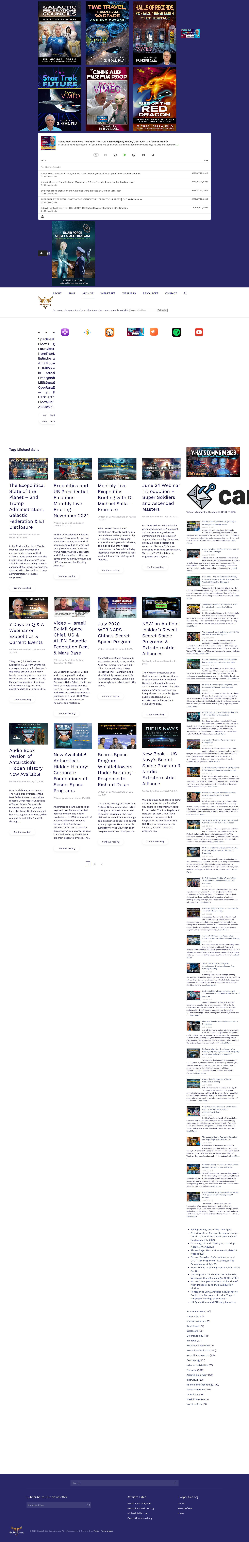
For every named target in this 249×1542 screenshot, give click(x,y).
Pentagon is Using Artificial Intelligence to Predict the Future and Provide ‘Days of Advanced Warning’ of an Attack (214, 1295)
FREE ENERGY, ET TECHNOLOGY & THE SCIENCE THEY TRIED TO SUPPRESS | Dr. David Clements (91, 199)
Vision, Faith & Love (103, 1531)
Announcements (195, 1311)
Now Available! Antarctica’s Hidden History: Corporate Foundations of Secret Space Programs (71, 772)
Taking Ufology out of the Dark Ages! (211, 1229)
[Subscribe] (88, 1505)
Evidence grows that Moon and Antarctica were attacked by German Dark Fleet (81, 190)
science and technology (199, 1384)
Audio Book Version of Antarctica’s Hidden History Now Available (26, 762)
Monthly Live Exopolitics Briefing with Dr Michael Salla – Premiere (115, 497)
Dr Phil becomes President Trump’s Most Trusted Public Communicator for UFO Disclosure (219, 880)
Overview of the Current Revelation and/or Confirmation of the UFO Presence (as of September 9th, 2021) (214, 1236)
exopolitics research (197, 1355)
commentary (193, 1316)
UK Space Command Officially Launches (213, 1302)
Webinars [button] (129, 293)
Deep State (192, 1326)
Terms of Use (185, 1508)
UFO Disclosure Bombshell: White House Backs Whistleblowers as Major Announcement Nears (219, 1109)
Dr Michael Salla (28, 534)
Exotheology (193, 1360)
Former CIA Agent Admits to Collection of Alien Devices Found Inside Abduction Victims (214, 1285)
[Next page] (101, 863)
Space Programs (195, 1389)
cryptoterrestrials (196, 1321)
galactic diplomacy (196, 1375)
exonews (191, 1340)
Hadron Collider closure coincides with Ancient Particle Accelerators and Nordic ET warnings (221, 993)
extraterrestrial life (197, 1365)
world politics (194, 1404)
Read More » (191, 626)
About (181, 1503)
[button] (185, 293)
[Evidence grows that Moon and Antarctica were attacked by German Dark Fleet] (54, 376)
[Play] (41, 253)
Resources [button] (150, 293)
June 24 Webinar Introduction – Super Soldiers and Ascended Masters (161, 497)
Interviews (192, 1379)
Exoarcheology (194, 1335)
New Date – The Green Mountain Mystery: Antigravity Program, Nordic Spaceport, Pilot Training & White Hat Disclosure (220, 579)
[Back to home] (45, 302)
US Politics (192, 1394)
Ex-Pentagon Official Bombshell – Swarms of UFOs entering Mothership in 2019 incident (220, 1194)
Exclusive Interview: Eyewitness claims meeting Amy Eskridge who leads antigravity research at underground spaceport (220, 1051)
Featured (191, 1370)
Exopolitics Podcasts (198, 1350)
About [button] (57, 293)
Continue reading (22, 588)
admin (156, 516)
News (181, 1513)
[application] (42, 253)
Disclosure (192, 1331)
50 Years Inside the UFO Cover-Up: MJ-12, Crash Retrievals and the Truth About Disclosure (219, 850)
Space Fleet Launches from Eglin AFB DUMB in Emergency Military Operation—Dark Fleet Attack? (90, 173)
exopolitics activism (197, 1345)
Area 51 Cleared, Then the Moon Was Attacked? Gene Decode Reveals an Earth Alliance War (88, 182)
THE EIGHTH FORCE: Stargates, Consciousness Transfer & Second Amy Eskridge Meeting (218, 966)
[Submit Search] (175, 1483)
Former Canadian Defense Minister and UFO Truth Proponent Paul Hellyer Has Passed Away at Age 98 (213, 1260)
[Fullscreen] (48, 253)
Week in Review (195, 1399)
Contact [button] (171, 293)
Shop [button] (72, 293)
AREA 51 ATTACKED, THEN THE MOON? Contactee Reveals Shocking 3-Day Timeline (84, 208)
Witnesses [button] (107, 293)
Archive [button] (88, 293)
